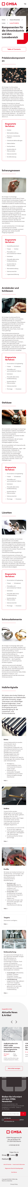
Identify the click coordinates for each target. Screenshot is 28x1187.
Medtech (5, 1159)
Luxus (3, 23)
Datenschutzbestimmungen (11, 1119)
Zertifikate (14, 1172)
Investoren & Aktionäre (19, 1164)
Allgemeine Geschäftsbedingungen (14, 1168)
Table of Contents (14, 49)
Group (4, 1155)
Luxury (12, 1155)
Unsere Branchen (15, 20)
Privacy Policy (14, 1184)
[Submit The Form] (23, 1114)
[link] (12, 1044)
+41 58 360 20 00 (14, 1145)
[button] (11, 1022)
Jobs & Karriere (7, 1164)
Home (3, 20)
